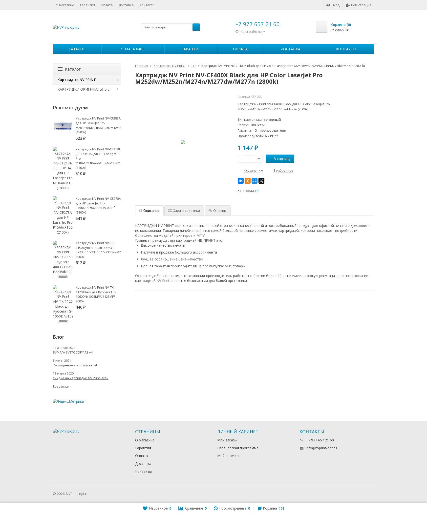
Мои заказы (227, 440)
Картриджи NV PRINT (77, 79)
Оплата (107, 5)
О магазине (65, 5)
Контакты (147, 5)
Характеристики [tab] (186, 210)
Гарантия (87, 5)
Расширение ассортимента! (75, 365)
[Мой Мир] (254, 181)
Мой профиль (228, 455)
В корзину (282, 158)
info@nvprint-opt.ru (321, 448)
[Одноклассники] (248, 181)
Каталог (77, 49)
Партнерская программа (237, 448)
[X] (261, 181)
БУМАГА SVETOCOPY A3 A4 (73, 352)
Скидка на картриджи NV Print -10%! (80, 378)
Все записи (61, 386)
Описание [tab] (151, 210)
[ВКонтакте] (241, 181)
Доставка (126, 5)
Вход (336, 5)
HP (257, 191)
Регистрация (361, 5)
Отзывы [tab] (220, 210)
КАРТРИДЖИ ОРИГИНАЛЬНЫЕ (83, 89)
